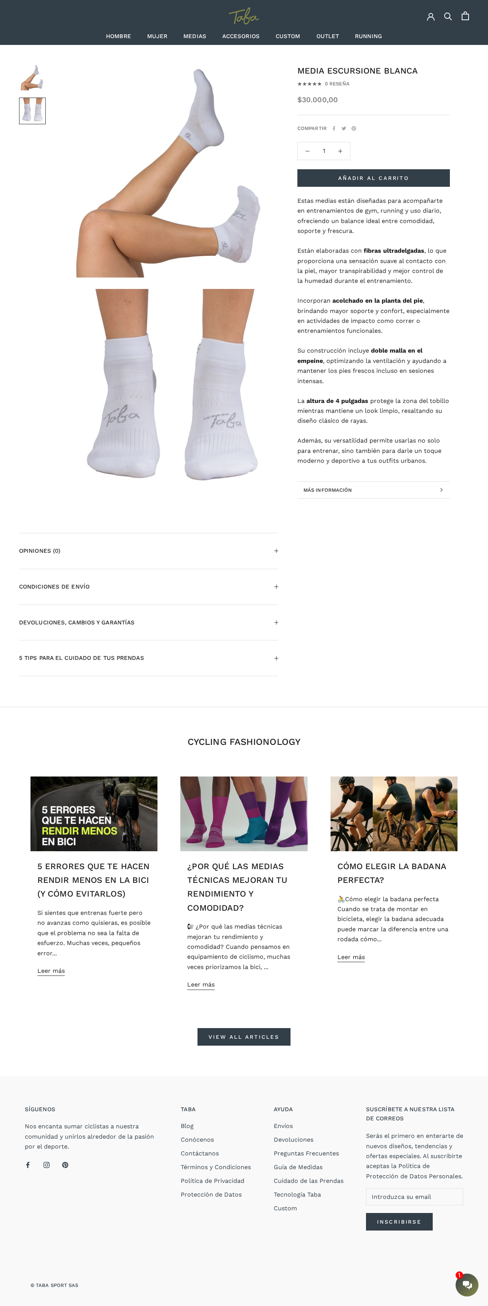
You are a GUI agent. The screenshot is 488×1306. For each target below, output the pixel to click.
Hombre (118, 36)
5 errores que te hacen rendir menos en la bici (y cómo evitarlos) (93, 880)
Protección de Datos (211, 1194)
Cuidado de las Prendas (309, 1180)
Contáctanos (200, 1153)
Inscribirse (399, 1222)
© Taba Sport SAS (54, 1285)
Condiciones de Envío (54, 586)
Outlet (327, 36)
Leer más (51, 970)
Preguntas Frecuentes (306, 1153)
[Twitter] (344, 128)
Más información (327, 490)
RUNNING (368, 36)
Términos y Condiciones (216, 1167)
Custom (288, 36)
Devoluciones (293, 1139)
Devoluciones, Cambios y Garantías (77, 622)
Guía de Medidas (298, 1167)
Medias (194, 36)
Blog (187, 1126)
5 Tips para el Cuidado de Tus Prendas (81, 658)
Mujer (157, 36)
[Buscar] (448, 16)
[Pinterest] (354, 128)
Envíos (283, 1126)
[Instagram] (46, 1165)
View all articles (244, 1037)
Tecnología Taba (297, 1194)
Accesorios (241, 36)
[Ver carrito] (465, 15)
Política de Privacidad (212, 1180)
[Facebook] (334, 128)
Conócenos (197, 1139)
